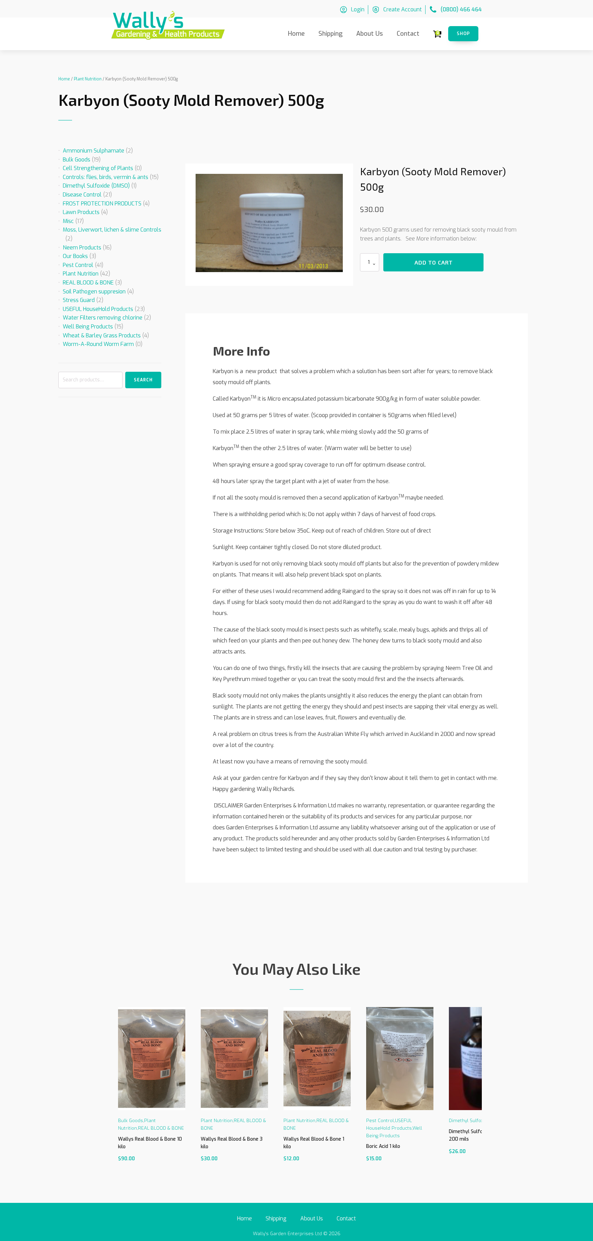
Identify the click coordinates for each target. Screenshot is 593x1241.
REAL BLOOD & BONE (88, 282)
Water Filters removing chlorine (102, 317)
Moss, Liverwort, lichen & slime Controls (112, 229)
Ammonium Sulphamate (93, 150)
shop (463, 33)
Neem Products (82, 247)
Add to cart (434, 262)
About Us (369, 34)
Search (143, 380)
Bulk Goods (76, 159)
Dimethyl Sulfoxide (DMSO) (96, 185)
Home (296, 34)
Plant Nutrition (88, 79)
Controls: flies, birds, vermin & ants (105, 177)
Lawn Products (81, 212)
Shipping (330, 34)
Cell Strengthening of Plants (98, 168)
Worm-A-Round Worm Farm (98, 344)
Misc (68, 221)
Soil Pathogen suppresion (94, 291)
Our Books (75, 256)
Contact (408, 34)
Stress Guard (79, 300)
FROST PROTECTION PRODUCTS (102, 203)
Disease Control (82, 194)
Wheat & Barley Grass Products (102, 335)
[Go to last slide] (116, 1091)
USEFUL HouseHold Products (98, 309)
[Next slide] (476, 1091)
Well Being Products (88, 326)
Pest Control (78, 265)
